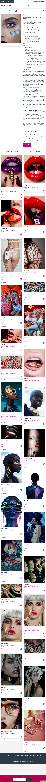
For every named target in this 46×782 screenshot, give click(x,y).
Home (24, 6)
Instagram (38, 1)
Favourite (11, 45)
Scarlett (26, 378)
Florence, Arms (5, 599)
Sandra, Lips (4, 441)
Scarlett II (26, 742)
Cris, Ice (3, 687)
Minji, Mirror (4, 572)
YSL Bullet (4, 189)
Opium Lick (4, 228)
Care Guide (38, 755)
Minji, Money (27, 545)
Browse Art (31, 6)
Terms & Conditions (21, 755)
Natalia (3, 344)
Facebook (36, 1)
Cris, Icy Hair (27, 699)
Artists (38, 6)
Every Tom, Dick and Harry (31, 294)
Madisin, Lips (27, 418)
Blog (44, 6)
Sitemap (32, 757)
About (7, 755)
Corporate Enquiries (19, 757)
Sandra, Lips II (28, 458)
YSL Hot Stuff (5, 273)
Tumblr (42, 1)
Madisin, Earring (5, 484)
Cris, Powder (27, 655)
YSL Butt (26, 270)
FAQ (27, 757)
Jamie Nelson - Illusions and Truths (32, 18)
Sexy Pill (26, 185)
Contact (44, 1)
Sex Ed (3, 317)
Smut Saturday (28, 338)
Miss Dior (26, 227)
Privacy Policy (30, 755)
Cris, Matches (27, 628)
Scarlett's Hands (5, 371)
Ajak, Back (27, 501)
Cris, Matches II (5, 643)
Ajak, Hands (4, 528)
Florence (26, 584)
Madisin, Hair (4, 414)
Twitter (34, 1)
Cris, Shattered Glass (6, 731)
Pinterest (40, 1)
